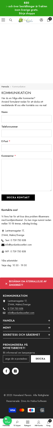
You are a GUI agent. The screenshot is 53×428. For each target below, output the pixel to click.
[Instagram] (15, 371)
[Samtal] (11, 20)
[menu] (3, 20)
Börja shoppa (27, 13)
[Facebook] (6, 371)
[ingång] (41, 20)
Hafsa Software (38, 401)
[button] (18, 197)
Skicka (40, 358)
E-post (5, 141)
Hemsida (5, 86)
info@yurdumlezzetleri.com (18, 244)
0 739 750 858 (18, 240)
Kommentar (8, 156)
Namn (4, 112)
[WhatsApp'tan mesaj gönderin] (7, 420)
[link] (17, 423)
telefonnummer (9, 126)
